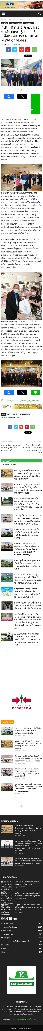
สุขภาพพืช (5, 945)
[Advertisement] (21, 671)
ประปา (19, 417)
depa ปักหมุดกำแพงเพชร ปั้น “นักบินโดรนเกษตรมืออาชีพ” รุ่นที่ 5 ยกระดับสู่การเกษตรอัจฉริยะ (28, 730)
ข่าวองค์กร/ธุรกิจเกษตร (15, 23)
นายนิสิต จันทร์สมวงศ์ (8, 417)
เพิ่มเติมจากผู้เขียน (9, 464)
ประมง (3, 948)
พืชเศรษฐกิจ (5, 938)
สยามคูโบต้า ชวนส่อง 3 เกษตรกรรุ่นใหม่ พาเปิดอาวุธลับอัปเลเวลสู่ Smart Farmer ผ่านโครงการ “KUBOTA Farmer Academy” (26, 549)
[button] (39, 13)
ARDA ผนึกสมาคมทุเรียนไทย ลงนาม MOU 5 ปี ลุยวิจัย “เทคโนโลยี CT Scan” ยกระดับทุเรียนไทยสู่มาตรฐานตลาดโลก (27, 639)
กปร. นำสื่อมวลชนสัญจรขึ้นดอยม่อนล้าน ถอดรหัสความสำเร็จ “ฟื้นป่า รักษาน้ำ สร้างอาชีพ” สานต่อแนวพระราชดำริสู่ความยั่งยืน (28, 504)
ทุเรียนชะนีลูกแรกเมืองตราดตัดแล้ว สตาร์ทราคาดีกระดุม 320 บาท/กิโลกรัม (32, 449)
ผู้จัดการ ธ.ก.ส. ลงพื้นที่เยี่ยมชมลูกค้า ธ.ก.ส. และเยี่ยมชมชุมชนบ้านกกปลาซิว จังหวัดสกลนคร (28, 605)
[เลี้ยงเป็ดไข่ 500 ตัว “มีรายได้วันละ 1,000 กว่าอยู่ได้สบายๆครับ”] (7, 887)
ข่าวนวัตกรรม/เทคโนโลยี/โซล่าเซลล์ (15, 941)
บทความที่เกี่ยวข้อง (9, 461)
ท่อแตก (15, 414)
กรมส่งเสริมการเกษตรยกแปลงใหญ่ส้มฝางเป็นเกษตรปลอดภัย (10, 447)
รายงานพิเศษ (6, 930)
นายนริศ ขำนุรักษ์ (25, 414)
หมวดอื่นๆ (4, 23)
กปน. (8, 414)
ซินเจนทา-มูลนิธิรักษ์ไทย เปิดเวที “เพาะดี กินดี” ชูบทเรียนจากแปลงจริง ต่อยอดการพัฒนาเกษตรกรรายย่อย (28, 758)
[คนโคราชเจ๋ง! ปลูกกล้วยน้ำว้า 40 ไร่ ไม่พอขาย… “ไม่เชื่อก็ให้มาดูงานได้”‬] (7, 899)
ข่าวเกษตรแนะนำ (28, 23)
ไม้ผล (3, 952)
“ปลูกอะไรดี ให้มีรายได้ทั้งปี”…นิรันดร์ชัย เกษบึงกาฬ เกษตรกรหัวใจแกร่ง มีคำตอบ (28, 907)
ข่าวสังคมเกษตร (7, 934)
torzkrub (7, 44)
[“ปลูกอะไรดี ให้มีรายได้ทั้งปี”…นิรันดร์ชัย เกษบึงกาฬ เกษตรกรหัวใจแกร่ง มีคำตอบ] (7, 911)
